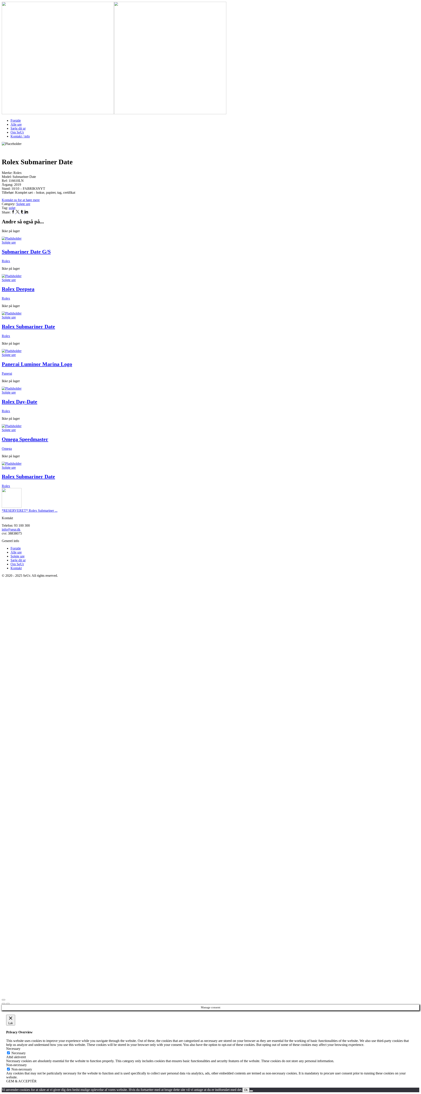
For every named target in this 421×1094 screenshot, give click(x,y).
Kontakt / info (20, 136)
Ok (246, 1090)
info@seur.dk (11, 529)
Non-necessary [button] (16, 1065)
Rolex (6, 261)
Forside (16, 120)
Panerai (7, 373)
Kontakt (16, 568)
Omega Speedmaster (25, 439)
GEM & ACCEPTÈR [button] (21, 1081)
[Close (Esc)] (3, 999)
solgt (12, 208)
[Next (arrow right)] (8, 1003)
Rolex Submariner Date (28, 326)
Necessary (18, 1053)
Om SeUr (17, 132)
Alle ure (16, 124)
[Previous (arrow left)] (3, 1003)
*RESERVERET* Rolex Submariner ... (29, 510)
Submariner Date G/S (26, 252)
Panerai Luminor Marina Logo (37, 364)
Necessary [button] (13, 1049)
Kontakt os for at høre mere (21, 200)
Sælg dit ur (18, 128)
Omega (7, 448)
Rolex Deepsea (18, 289)
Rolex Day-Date (19, 402)
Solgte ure (23, 204)
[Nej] (251, 1091)
